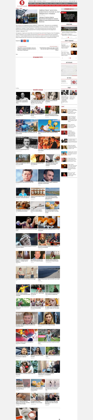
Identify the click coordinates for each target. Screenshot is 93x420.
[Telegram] (64, 1)
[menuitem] (30, 3)
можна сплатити (41, 34)
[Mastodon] (70, 1)
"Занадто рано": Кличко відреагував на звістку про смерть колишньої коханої (72, 153)
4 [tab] (71, 37)
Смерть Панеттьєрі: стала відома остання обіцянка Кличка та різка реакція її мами (72, 160)
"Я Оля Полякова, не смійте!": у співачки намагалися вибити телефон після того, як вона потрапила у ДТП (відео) (72, 119)
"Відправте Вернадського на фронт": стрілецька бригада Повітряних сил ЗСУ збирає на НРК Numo (65, 55)
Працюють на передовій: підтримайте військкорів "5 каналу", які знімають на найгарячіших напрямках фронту (65, 47)
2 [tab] (68, 37)
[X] (68, 1)
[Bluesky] (72, 1)
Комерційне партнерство (63, 81)
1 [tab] (66, 37)
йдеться (21, 25)
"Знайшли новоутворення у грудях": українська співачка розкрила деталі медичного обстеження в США (71, 133)
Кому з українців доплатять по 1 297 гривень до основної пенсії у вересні (72, 126)
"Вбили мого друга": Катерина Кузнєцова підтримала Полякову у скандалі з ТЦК (72, 147)
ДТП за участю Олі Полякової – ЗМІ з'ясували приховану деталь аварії (72, 174)
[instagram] (60, 1)
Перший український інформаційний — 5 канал (22, 3)
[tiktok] (62, 1)
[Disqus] (38, 73)
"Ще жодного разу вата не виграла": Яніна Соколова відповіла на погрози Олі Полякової (72, 141)
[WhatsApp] (66, 1)
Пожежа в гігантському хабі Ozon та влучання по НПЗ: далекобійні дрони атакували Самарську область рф (69, 35)
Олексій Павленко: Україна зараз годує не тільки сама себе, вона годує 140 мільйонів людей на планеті (49, 49)
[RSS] (76, 1)
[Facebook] (58, 1)
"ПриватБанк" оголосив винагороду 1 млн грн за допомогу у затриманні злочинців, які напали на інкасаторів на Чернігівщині (26, 49)
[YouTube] (74, 1)
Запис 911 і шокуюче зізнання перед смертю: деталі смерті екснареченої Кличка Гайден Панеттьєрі (72, 111)
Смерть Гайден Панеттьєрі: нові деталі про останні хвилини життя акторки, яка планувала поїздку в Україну (72, 167)
